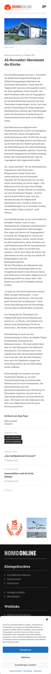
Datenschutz (27, 671)
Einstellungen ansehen (25, 665)
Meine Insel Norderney (19, 615)
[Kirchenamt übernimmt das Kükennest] (25, 31)
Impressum (37, 671)
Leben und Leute (13, 437)
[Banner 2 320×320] (37, 505)
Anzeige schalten (16, 592)
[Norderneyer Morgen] (18, 7)
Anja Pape (23, 416)
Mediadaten (13, 596)
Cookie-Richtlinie (16, 671)
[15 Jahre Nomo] (14, 528)
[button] (47, 619)
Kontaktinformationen (19, 575)
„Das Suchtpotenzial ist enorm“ (20, 456)
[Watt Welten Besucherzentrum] (37, 528)
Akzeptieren (25, 650)
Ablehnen (25, 657)
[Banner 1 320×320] (14, 505)
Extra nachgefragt (13, 441)
